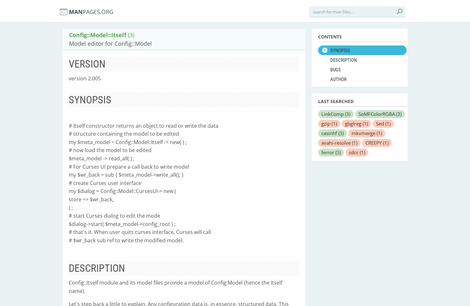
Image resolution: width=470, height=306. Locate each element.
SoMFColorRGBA (380, 114)
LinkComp (335, 114)
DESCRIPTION (343, 60)
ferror (331, 152)
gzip (329, 123)
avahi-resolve (339, 143)
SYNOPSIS (340, 50)
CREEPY (376, 143)
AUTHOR (338, 79)
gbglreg (356, 123)
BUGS (335, 70)
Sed (383, 123)
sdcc (357, 152)
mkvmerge (367, 133)
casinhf (332, 133)
